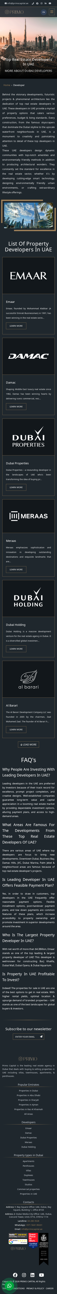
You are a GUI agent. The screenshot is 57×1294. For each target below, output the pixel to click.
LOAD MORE (29, 744)
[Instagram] (24, 1275)
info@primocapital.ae (31, 1229)
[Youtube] (41, 1275)
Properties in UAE (28, 1193)
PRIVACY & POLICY (35, 1288)
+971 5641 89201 (34, 1225)
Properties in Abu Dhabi (28, 1095)
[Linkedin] (32, 1275)
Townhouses (29, 1179)
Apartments (28, 1161)
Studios (28, 1184)
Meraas (11, 541)
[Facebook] (15, 1275)
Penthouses (28, 1165)
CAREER (49, 1288)
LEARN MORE (16, 325)
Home (7, 85)
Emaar (10, 302)
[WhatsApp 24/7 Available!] (9, 1286)
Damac (11, 382)
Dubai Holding (15, 625)
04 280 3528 (33, 1221)
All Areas (28, 1114)
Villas (28, 1170)
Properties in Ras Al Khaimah (28, 1109)
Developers (29, 1122)
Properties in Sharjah (28, 1100)
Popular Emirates (28, 1084)
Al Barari (12, 705)
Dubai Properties (17, 463)
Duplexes (28, 1175)
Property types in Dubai (28, 1155)
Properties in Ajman (28, 1104)
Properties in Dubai (28, 1090)
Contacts (28, 1202)
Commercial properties (28, 1189)
